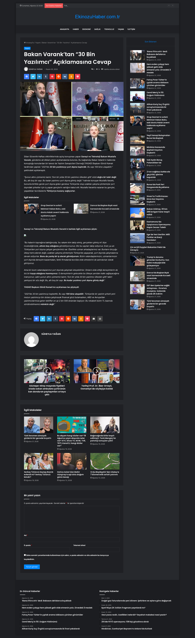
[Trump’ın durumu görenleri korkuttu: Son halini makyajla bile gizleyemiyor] (137, 261)
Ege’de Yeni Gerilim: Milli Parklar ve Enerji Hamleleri (158, 237)
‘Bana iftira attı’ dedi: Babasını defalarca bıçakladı (157, 54)
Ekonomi (86, 29)
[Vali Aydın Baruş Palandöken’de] (137, 164)
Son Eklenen (151, 41)
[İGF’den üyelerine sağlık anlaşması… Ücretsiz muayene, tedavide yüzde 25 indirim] (137, 289)
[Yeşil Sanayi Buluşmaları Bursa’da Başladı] (137, 139)
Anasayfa (64, 29)
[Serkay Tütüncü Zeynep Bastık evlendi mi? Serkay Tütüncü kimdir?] (38, 461)
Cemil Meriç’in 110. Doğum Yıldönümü (155, 94)
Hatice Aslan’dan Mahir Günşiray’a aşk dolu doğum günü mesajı (70, 474)
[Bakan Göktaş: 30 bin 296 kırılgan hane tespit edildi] (137, 213)
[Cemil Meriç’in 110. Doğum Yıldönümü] (137, 96)
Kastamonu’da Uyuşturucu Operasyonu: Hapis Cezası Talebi (159, 224)
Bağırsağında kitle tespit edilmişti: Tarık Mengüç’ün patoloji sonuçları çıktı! (103, 438)
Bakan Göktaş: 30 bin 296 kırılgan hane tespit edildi (158, 212)
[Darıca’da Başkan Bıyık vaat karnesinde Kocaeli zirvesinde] (81, 209)
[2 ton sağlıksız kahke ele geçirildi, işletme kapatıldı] (137, 175)
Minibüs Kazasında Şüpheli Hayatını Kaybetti (156, 150)
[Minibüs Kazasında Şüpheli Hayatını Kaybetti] (137, 151)
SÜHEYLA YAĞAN (35, 69)
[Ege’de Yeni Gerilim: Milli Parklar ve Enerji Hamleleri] (137, 238)
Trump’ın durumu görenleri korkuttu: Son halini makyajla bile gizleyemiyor (158, 261)
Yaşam (121, 29)
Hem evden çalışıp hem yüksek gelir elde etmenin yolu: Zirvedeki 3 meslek (159, 68)
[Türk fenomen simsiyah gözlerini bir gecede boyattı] (38, 425)
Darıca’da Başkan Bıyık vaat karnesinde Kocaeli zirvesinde (158, 275)
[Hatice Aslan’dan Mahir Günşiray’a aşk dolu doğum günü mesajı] (71, 461)
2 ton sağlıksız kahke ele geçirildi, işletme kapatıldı (158, 174)
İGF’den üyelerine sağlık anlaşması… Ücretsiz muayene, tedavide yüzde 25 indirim (158, 289)
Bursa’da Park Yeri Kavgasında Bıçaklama (158, 186)
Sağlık (97, 29)
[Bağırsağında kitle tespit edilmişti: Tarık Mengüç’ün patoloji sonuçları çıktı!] (105, 425)
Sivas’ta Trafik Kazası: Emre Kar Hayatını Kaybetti (157, 199)
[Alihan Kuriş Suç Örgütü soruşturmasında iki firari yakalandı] (137, 108)
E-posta (28, 545)
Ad (26, 535)
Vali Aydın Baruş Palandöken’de (154, 161)
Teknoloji (109, 29)
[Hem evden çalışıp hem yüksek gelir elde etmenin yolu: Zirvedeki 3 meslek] (137, 68)
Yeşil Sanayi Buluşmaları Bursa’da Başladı (158, 136)
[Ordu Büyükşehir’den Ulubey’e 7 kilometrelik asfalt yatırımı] (105, 461)
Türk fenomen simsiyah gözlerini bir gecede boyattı (37, 436)
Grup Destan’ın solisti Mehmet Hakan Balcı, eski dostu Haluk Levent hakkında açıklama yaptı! (158, 123)
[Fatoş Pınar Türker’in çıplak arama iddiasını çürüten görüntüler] (137, 83)
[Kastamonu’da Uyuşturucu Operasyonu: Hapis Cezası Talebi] (137, 225)
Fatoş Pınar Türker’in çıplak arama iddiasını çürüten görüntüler (89, 6)
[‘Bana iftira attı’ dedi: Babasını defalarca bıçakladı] (137, 55)
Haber (76, 29)
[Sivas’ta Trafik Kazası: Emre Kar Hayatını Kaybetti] (137, 200)
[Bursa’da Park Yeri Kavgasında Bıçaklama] (137, 188)
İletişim (131, 29)
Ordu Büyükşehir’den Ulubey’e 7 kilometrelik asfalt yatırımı (104, 473)
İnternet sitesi (79, 545)
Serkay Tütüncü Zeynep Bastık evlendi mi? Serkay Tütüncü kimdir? (38, 474)
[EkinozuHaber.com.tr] (97, 16)
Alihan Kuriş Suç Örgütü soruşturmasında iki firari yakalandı (158, 107)
